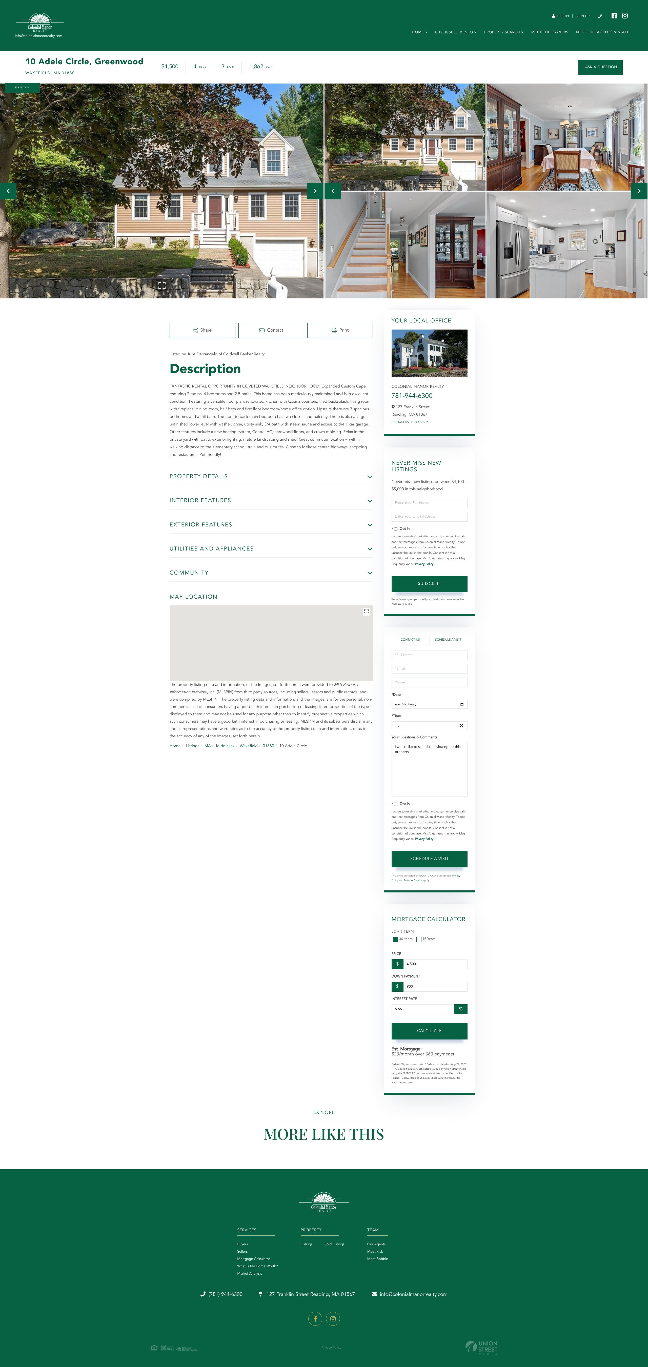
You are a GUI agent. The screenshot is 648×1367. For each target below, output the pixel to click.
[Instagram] (333, 1319)
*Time (396, 716)
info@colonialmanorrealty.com (414, 1294)
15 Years (429, 939)
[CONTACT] (600, 67)
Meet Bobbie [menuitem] (377, 1259)
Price (396, 954)
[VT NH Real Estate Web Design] (481, 1348)
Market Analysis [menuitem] (249, 1274)
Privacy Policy (424, 564)
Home (175, 746)
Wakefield (249, 746)
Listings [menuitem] (307, 1244)
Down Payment (406, 976)
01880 (268, 746)
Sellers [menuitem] (242, 1252)
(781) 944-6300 (600, 16)
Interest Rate (404, 999)
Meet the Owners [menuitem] (550, 32)
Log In (562, 16)
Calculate (429, 1031)
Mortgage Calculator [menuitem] (253, 1259)
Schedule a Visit (448, 639)
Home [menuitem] (418, 32)
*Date (396, 695)
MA (208, 746)
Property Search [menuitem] (502, 32)
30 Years (405, 939)
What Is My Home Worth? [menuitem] (257, 1266)
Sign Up (583, 16)
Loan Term (403, 932)
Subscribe (429, 584)
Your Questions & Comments (414, 737)
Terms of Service (413, 880)
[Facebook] (315, 1319)
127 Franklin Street (310, 1294)
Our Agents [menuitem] (376, 1244)
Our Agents (420, 422)
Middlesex (225, 746)
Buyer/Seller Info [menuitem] (454, 32)
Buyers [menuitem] (242, 1244)
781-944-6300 (412, 396)
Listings (192, 746)
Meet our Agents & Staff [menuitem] (602, 32)
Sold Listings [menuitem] (335, 1244)
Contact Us (400, 422)
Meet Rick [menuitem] (375, 1252)
